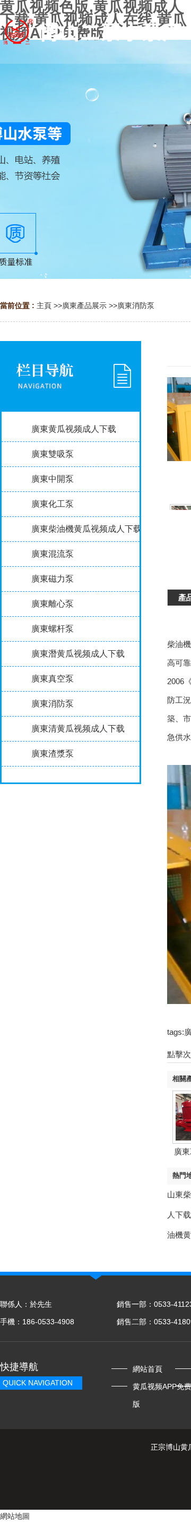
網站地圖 (15, 1516)
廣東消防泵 (135, 305)
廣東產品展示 (84, 305)
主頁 (44, 305)
